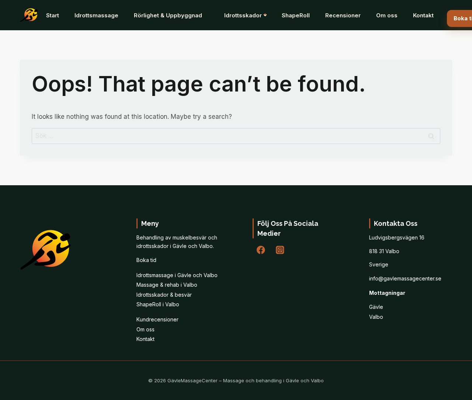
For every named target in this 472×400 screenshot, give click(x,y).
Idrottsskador (243, 15)
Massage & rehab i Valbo (166, 285)
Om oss (387, 15)
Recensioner (343, 15)
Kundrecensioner (157, 319)
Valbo (376, 317)
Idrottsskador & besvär (164, 295)
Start (52, 15)
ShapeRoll (296, 15)
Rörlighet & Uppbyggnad (168, 15)
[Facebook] (261, 250)
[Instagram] (280, 250)
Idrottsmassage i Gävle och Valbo (177, 275)
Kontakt (423, 15)
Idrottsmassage (96, 15)
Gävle (376, 307)
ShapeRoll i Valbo (157, 304)
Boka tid (146, 260)
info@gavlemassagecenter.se (405, 278)
